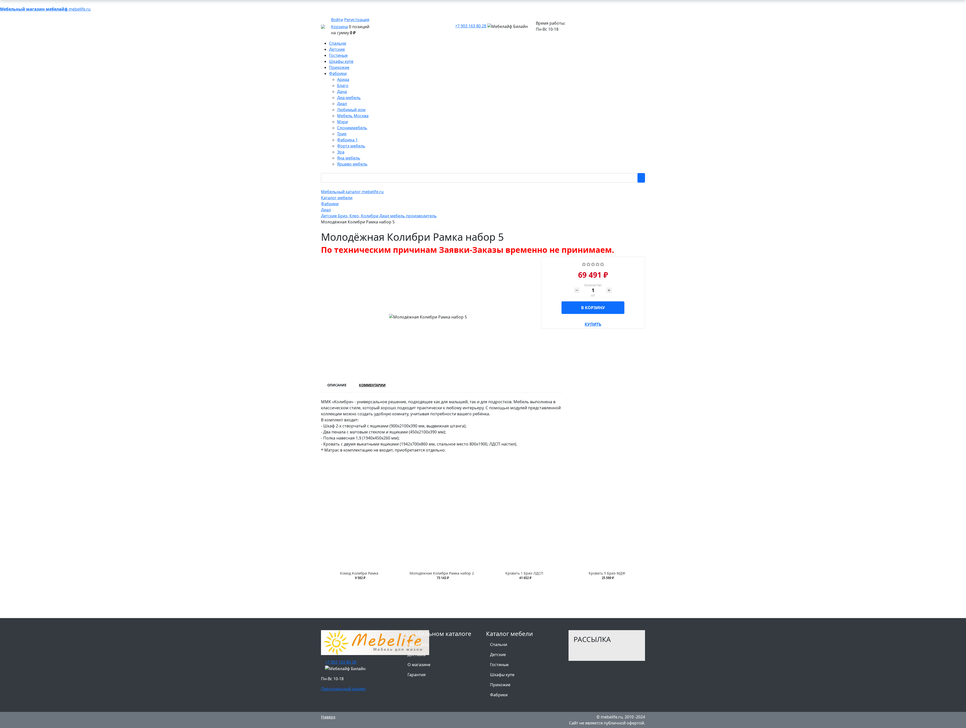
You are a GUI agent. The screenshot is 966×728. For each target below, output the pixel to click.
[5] (602, 263)
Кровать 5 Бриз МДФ (607, 573)
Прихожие (500, 684)
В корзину (593, 307)
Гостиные (499, 664)
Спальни (498, 644)
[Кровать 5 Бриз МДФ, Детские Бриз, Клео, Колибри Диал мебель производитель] (607, 523)
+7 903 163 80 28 (470, 26)
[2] (588, 263)
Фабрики (499, 695)
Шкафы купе (502, 674)
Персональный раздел (343, 689)
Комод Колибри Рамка (359, 573)
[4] (597, 263)
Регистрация (356, 19)
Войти (337, 19)
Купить (593, 323)
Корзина (339, 26)
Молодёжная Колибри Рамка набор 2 (442, 573)
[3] (593, 263)
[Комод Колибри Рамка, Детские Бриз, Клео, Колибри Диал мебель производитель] (359, 523)
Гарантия (417, 674)
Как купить (418, 644)
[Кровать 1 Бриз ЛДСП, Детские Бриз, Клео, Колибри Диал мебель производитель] (524, 523)
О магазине (419, 664)
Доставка (417, 654)
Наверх (328, 717)
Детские (498, 654)
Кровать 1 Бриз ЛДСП (524, 573)
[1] (584, 263)
